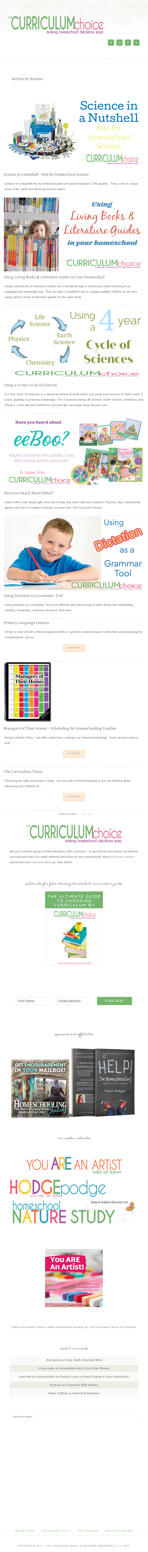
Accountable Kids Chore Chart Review (84, 1368)
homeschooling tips (43, 862)
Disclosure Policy (56, 1530)
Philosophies (88, 1530)
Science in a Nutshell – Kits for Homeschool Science (46, 174)
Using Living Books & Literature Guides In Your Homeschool (54, 277)
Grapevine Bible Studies (82, 1385)
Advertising (25, 1530)
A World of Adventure (86, 1393)
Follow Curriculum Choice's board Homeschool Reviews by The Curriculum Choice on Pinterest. (74, 1327)
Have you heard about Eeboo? (29, 493)
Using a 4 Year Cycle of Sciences (30, 385)
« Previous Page (67, 814)
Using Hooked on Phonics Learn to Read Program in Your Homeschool (82, 1376)
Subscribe (114, 1001)
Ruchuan (56, 1385)
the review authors (122, 856)
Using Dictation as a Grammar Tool (33, 596)
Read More (74, 648)
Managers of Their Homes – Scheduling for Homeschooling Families (60, 728)
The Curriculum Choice (55, 25)
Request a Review (119, 1530)
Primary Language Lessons (26, 623)
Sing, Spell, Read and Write (84, 1360)
